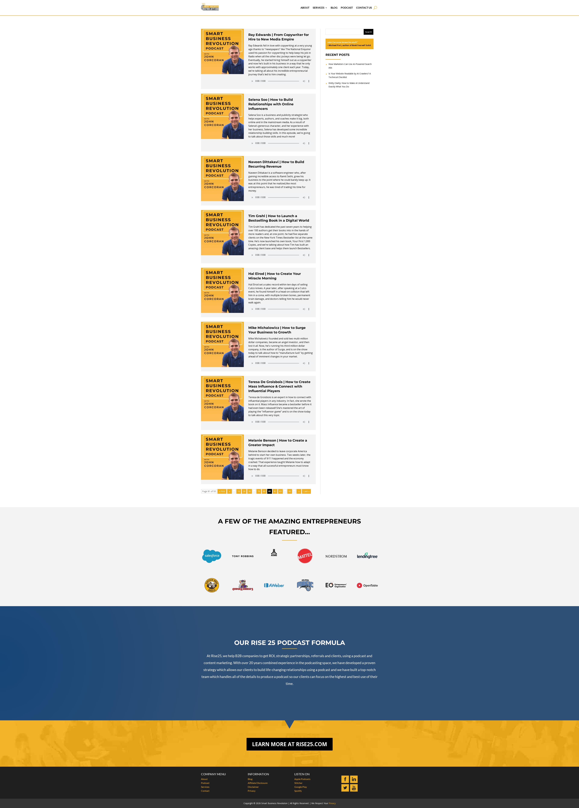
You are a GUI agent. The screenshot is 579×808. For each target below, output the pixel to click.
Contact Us (364, 7)
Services (318, 7)
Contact (205, 790)
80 (264, 491)
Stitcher (298, 782)
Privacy (251, 790)
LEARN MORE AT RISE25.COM (289, 744)
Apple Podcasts (302, 779)
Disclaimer (253, 786)
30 (249, 491)
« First (222, 491)
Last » (306, 491)
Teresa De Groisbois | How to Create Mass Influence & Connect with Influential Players (279, 386)
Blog (334, 7)
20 (244, 491)
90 (289, 491)
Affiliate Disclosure (257, 782)
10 (238, 491)
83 (280, 491)
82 (275, 491)
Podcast (347, 7)
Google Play (300, 786)
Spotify (298, 790)
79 (259, 491)
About (305, 7)
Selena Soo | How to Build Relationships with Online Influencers (271, 104)
